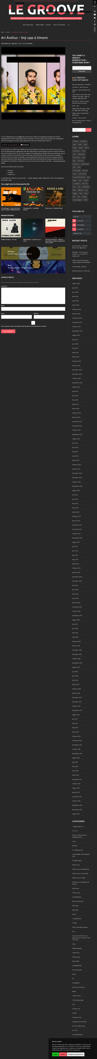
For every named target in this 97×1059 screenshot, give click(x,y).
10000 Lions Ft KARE (78, 878)
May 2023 (75, 451)
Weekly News (40, 25)
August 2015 (76, 788)
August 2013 (76, 814)
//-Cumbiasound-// (77, 850)
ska (74, 196)
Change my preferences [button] (75, 1054)
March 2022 (75, 512)
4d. (73, 978)
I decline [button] (62, 1054)
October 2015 (76, 783)
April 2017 (75, 727)
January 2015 (76, 792)
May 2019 (75, 632)
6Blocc (74, 991)
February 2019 (76, 641)
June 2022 (75, 499)
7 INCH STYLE (76, 996)
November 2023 (77, 426)
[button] (94, 6)
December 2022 (77, 473)
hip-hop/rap (76, 170)
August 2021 (76, 542)
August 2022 (76, 490)
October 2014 (76, 801)
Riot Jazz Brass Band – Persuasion (81, 84)
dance (87, 147)
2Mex (74, 944)
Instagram (10, 172)
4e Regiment (76, 983)
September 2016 (77, 753)
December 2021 (77, 525)
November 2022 (77, 477)
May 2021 (75, 555)
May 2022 (75, 503)
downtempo (81, 154)
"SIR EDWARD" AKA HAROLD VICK (81, 855)
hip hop (85, 170)
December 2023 (77, 421)
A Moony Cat (76, 1008)
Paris (74, 187)
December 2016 (77, 740)
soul (78, 196)
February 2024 (76, 413)
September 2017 (77, 710)
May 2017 (75, 723)
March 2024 (75, 408)
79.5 (73, 1004)
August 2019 (76, 620)
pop (79, 187)
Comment (4, 286)
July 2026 (75, 288)
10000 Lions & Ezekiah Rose (80, 869)
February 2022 (76, 516)
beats (74, 144)
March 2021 (75, 564)
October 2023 (76, 430)
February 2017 (76, 736)
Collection (22, 178)
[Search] (68, 24)
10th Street (75, 888)
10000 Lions (76, 865)
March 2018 (75, 684)
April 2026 (75, 301)
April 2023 (75, 456)
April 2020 (75, 598)
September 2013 (77, 809)
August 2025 (76, 335)
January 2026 (76, 313)
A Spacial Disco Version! (79, 1021)
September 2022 (77, 486)
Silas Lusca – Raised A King (53, 208)
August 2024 (76, 387)
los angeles (76, 183)
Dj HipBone (29, 43)
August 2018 (76, 667)
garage (35, 178)
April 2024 (75, 404)
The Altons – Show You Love (80, 87)
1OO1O (74, 914)
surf (10, 180)
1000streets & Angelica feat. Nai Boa (81, 883)
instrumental (82, 174)
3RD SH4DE (75, 961)
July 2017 (75, 719)
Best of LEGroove (59, 25)
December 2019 (77, 607)
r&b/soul (80, 190)
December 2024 (77, 369)
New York (84, 183)
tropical (84, 196)
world (85, 200)
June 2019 (75, 628)
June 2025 (75, 344)
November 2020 (77, 581)
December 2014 (77, 796)
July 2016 (75, 762)
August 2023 (76, 439)
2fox (73, 931)
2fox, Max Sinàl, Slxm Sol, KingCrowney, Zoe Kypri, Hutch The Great (81, 937)
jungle (74, 180)
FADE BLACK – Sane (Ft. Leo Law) (32, 240)
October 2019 (76, 611)
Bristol (81, 147)
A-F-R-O (75, 1030)
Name (2, 305)
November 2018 (77, 654)
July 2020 (75, 585)
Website (36, 313)
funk (30, 178)
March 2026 (75, 305)
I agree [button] (55, 1054)
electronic (81, 161)
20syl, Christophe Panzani (80, 927)
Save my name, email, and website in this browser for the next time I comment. (23, 326)
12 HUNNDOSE (76, 897)
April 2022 (75, 507)
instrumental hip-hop (79, 177)
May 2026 (75, 296)
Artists (48, 25)
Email (2, 313)
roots (86, 193)
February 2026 (76, 309)
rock (80, 193)
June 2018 (75, 676)
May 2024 (75, 400)
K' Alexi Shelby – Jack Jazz (79, 266)
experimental (85, 164)
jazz (88, 177)
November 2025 (77, 322)
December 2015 (77, 779)
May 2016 (75, 766)
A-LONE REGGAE (77, 1034)
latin (80, 180)
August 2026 (76, 283)
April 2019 (75, 637)
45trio (74, 974)
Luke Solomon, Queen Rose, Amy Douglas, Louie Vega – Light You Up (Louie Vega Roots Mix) (81, 96)
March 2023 (75, 460)
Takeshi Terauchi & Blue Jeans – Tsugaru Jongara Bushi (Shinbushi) (81, 261)
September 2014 (77, 805)
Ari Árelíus (7, 178)
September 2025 (77, 331)
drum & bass (76, 157)
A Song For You (76, 1017)
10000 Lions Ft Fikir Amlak (80, 873)
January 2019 (76, 645)
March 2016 (75, 775)
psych (52, 178)
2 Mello (74, 923)
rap (86, 190)
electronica (76, 164)
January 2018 (76, 693)
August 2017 (76, 714)
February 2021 (76, 568)
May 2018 (75, 680)
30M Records (76, 957)
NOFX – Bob (75, 106)
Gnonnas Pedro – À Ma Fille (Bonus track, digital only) (80, 247)
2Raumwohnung (77, 948)
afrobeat (75, 141)
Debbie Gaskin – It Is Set (9, 239)
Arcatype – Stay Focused (79, 118)
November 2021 (77, 529)
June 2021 (75, 551)
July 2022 (75, 495)
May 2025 (75, 348)
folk (74, 167)
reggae (75, 193)
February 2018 (76, 689)
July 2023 (75, 443)
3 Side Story (75, 952)
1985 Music (75, 910)
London (86, 180)
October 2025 (76, 326)
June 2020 (75, 589)
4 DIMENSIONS (76, 965)
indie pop (46, 178)
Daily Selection (28, 25)
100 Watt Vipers (77, 860)
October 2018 (76, 658)
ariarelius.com (11, 174)
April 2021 (75, 559)
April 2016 (75, 770)
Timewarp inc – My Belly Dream (31, 209)
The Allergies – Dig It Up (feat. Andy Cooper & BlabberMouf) (10, 209)
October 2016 (76, 749)
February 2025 (76, 361)
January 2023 (76, 469)
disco (83, 151)
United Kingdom (77, 200)
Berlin (80, 144)
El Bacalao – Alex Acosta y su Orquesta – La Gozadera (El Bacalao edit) (80, 254)
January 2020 (76, 602)
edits (74, 161)
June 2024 (75, 395)
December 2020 (77, 576)
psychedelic (59, 178)
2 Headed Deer (76, 918)
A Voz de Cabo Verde (78, 1026)
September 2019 (77, 615)
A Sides (74, 1013)
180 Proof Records (77, 901)
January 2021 (76, 572)
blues (85, 144)
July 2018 (75, 671)
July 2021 (75, 546)
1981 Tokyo (75, 905)
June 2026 (75, 292)
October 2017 (76, 706)
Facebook (10, 170)
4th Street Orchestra (78, 987)
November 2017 (77, 702)
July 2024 (75, 391)
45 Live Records (77, 970)
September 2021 (77, 538)
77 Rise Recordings (77, 1000)
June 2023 (75, 447)
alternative (83, 141)
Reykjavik (4, 180)
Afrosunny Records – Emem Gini (81, 271)
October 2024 (76, 378)
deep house (76, 151)
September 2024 (77, 382)
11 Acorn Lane (76, 892)
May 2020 (75, 594)
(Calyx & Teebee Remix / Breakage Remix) (79, 836)
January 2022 (76, 520)
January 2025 (76, 365)
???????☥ (75, 831)
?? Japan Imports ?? (78, 826)
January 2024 (76, 417)
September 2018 (77, 663)
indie (40, 178)
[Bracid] (74, 845)
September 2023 (77, 434)
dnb (74, 154)
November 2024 (77, 374)
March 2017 (75, 732)
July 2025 (75, 339)
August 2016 (76, 758)
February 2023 (76, 464)
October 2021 (76, 533)
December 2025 (77, 318)
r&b (74, 190)
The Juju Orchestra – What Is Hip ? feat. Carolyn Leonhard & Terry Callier (55, 241)
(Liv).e (74, 841)
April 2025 (75, 352)
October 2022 (76, 482)
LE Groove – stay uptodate (80, 78)
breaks (75, 147)
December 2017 (77, 697)
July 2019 (75, 624)
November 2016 (77, 745)
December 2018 (77, 650)
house (75, 174)
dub (83, 157)
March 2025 (75, 357)
